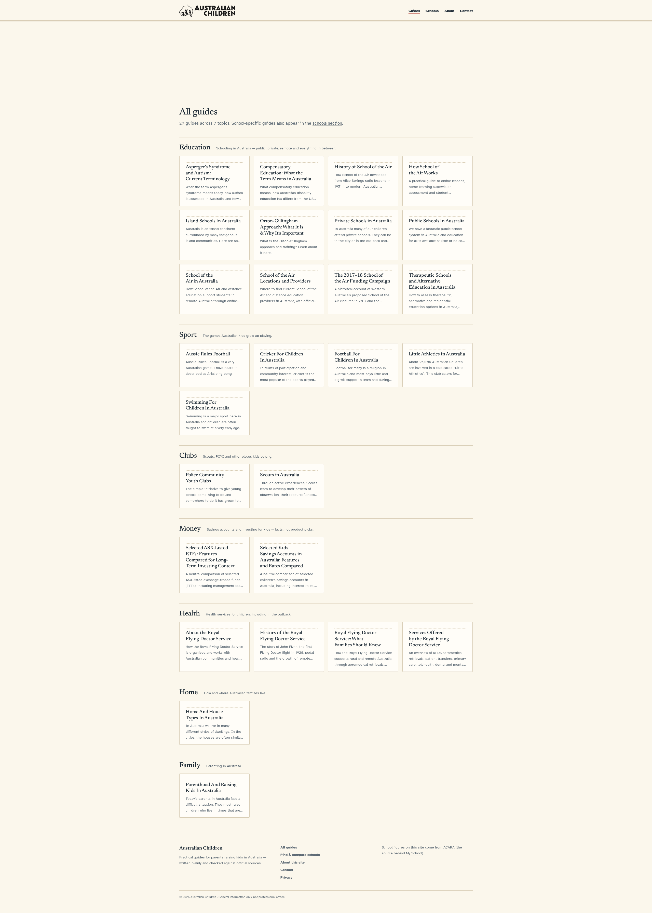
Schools (432, 11)
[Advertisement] (326, 59)
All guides (288, 847)
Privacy (286, 877)
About (449, 11)
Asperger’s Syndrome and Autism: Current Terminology (208, 173)
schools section (327, 123)
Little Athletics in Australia (437, 354)
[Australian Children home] (207, 11)
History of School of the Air (363, 167)
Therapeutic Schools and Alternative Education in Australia (432, 281)
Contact (466, 11)
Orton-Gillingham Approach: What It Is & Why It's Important (282, 227)
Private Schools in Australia (363, 221)
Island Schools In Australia (213, 221)
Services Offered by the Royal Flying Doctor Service (429, 639)
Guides (414, 11)
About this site (292, 862)
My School (414, 853)
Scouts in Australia (279, 475)
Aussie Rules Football (208, 354)
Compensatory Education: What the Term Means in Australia (285, 173)
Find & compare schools (300, 855)
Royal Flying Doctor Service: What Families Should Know (357, 639)
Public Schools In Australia (437, 221)
